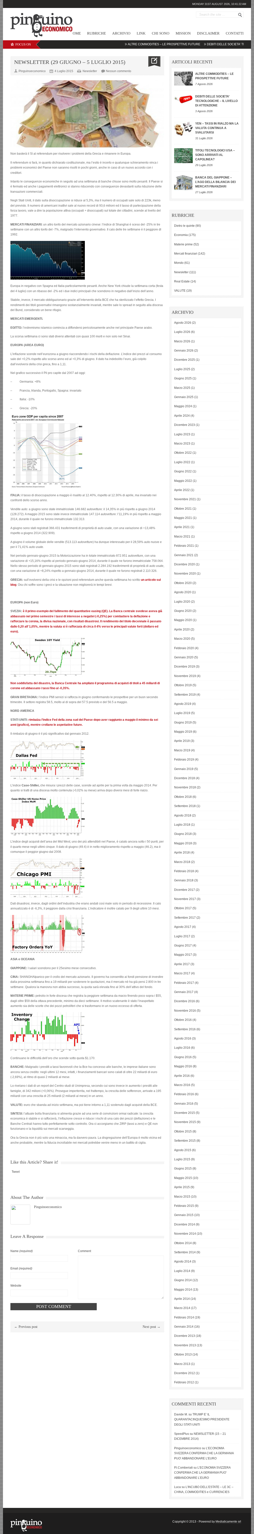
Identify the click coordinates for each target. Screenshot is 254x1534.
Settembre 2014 (185, 1252)
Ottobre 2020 (183, 583)
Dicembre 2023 (184, 425)
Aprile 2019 (182, 741)
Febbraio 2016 (184, 1094)
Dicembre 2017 (184, 890)
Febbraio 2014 (184, 1317)
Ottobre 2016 (183, 1020)
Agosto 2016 (182, 1038)
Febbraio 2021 (184, 545)
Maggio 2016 (183, 1066)
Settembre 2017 (185, 917)
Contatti (235, 33)
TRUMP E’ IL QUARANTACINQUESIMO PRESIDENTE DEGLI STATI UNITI (201, 1419)
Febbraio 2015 (184, 1206)
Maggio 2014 (183, 1289)
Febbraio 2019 (184, 759)
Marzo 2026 (182, 341)
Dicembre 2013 (184, 1336)
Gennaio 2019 (183, 769)
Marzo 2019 (182, 750)
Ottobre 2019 (183, 685)
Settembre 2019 (185, 694)
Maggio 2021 (183, 518)
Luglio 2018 (182, 824)
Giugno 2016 (183, 1057)
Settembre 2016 (185, 1029)
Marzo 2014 (182, 1308)
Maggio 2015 (183, 1178)
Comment (84, 1251)
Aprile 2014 (182, 1299)
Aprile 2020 (182, 629)
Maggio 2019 (183, 731)
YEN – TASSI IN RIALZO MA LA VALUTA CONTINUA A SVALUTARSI (217, 128)
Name (21, 1251)
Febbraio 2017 (184, 983)
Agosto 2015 (182, 1150)
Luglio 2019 (182, 713)
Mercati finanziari (185, 253)
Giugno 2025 (183, 378)
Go (240, 15)
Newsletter (90, 71)
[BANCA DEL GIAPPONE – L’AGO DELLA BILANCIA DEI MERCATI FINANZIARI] (183, 182)
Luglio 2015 (182, 1159)
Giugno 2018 (183, 834)
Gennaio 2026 (183, 350)
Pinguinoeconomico (48, 1207)
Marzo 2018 (182, 862)
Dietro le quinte (184, 225)
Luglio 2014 (182, 1271)
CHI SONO (160, 33)
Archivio (121, 33)
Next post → (151, 1327)
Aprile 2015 (182, 1187)
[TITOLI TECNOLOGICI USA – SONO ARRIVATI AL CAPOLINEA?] (183, 155)
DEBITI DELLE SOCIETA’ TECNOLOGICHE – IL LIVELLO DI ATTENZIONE (216, 101)
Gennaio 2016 (183, 1103)
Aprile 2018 (182, 852)
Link (141, 33)
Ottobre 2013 (183, 1354)
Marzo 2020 (182, 638)
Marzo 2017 (182, 973)
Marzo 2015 (182, 1196)
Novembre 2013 (185, 1345)
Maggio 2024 (183, 406)
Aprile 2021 (182, 527)
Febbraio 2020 (184, 648)
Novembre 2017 (185, 899)
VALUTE (180, 290)
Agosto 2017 (182, 927)
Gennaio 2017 (183, 992)
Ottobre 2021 (183, 508)
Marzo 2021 (182, 536)
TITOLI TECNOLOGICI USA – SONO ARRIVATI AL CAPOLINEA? (215, 155)
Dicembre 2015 (184, 1113)
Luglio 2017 (182, 936)
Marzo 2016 (182, 1085)
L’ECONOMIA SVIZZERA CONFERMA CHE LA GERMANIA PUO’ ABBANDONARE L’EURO (204, 1453)
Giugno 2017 (183, 945)
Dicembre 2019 (184, 666)
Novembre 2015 (185, 1122)
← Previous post (25, 1327)
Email (21, 1268)
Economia (181, 235)
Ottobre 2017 (183, 908)
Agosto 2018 (182, 815)
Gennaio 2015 (183, 1215)
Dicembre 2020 (184, 564)
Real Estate (182, 281)
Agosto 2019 (182, 704)
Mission (183, 33)
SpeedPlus (181, 1434)
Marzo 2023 (182, 443)
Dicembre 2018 (184, 778)
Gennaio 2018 (183, 880)
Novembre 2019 (185, 676)
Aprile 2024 (182, 415)
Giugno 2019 (183, 722)
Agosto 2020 (182, 592)
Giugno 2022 (183, 471)
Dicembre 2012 (184, 1373)
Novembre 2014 (185, 1233)
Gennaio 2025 (183, 397)
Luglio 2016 (182, 1047)
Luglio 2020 (182, 601)
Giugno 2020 (183, 611)
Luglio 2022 (182, 462)
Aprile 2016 (182, 1076)
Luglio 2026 (182, 332)
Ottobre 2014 (183, 1243)
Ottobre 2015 (183, 1131)
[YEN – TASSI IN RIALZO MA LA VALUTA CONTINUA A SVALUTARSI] (183, 128)
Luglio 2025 (182, 369)
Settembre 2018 (185, 806)
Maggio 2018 (183, 843)
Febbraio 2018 (184, 871)
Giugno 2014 (183, 1280)
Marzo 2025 (182, 388)
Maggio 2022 (183, 481)
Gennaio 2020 (183, 657)
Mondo (179, 263)
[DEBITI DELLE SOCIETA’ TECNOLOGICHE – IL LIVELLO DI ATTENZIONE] (183, 99)
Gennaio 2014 (183, 1326)
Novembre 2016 (185, 1010)
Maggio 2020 (183, 620)
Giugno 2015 (183, 1168)
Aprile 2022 (182, 490)
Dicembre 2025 (184, 359)
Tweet (16, 1171)
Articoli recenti (192, 61)
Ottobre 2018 (183, 797)
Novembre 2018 (185, 787)
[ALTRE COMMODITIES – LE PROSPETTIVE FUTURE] (183, 79)
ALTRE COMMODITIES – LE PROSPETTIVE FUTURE (138, 44)
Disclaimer (208, 33)
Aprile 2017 (182, 964)
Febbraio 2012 (184, 1382)
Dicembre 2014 (184, 1224)
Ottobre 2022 (183, 452)
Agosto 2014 (182, 1261)
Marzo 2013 (182, 1364)
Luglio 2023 (182, 434)
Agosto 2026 (182, 322)
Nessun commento (118, 71)
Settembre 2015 (185, 1140)
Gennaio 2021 (183, 555)
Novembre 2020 (185, 573)
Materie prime (183, 244)
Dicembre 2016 (184, 1001)
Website (15, 1285)
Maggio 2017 (183, 954)
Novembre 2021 (185, 499)
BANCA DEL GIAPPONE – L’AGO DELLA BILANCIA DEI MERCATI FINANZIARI (215, 182)
